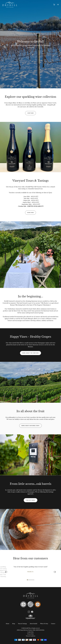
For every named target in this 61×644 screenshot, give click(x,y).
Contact (53, 623)
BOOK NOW (30, 212)
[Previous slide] (2, 44)
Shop (13, 623)
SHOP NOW (30, 113)
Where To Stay (44, 623)
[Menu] (58, 4)
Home (7, 623)
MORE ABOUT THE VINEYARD (30, 353)
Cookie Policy (30, 632)
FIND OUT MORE (30, 500)
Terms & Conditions (30, 636)
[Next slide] (58, 44)
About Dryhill (33, 623)
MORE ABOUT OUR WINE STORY (30, 425)
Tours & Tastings (22, 623)
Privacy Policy (30, 634)
